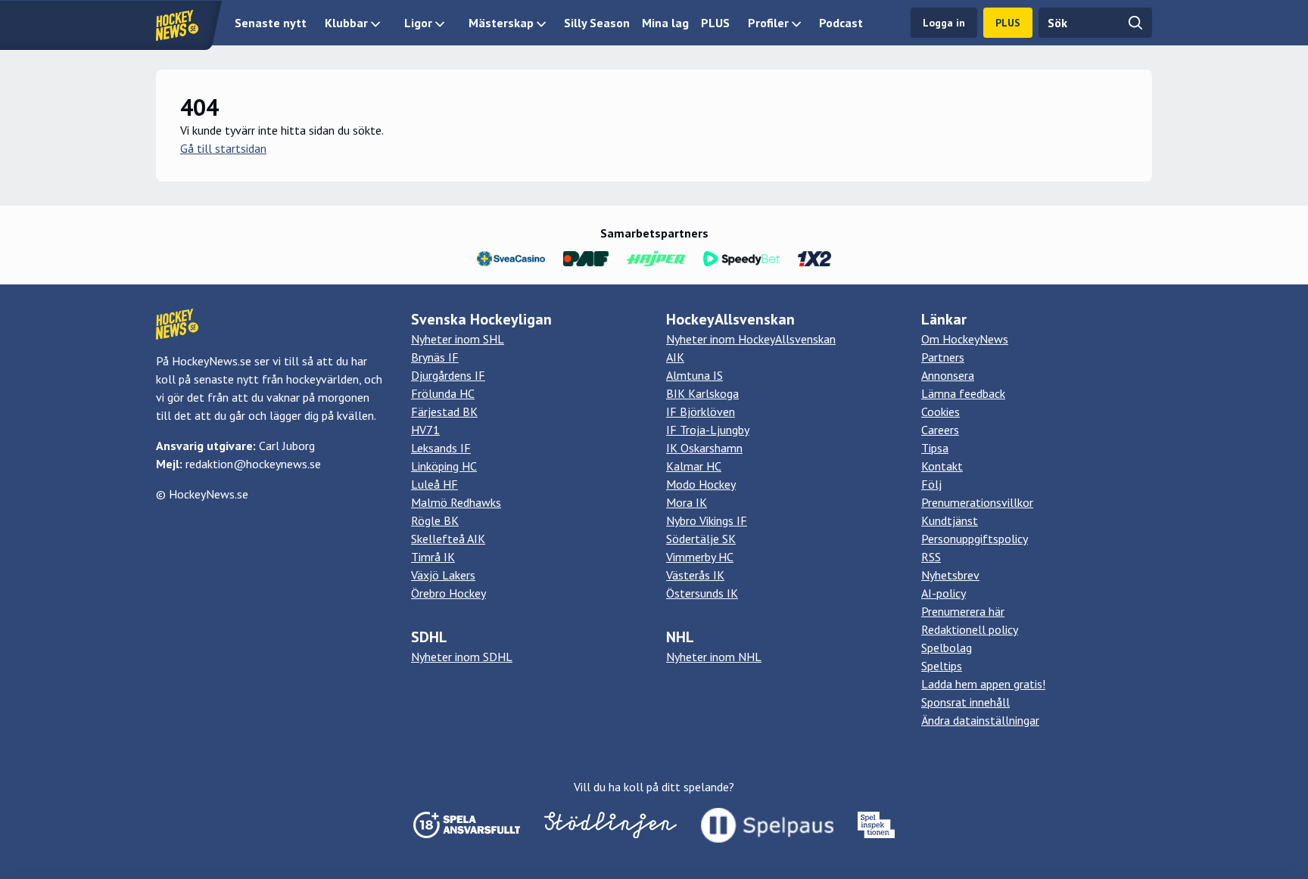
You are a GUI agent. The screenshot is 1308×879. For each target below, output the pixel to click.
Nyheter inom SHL (457, 338)
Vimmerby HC (699, 556)
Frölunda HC (443, 393)
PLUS (715, 22)
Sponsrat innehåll (965, 702)
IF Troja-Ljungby (707, 429)
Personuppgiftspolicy (974, 538)
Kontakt (942, 466)
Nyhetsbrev (950, 574)
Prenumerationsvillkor (977, 502)
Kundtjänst (949, 520)
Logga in (944, 23)
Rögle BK (435, 520)
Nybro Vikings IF (706, 520)
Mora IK (686, 502)
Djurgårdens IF (448, 375)
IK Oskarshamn (704, 447)
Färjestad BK (444, 411)
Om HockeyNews (964, 338)
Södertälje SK (701, 538)
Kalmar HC (693, 466)
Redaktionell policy (969, 629)
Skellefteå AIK (448, 538)
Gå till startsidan (223, 148)
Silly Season (597, 22)
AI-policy (943, 593)
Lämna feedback (963, 393)
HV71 (425, 429)
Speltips (941, 665)
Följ (931, 484)
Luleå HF (434, 484)
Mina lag (665, 22)
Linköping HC (444, 466)
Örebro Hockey (448, 593)
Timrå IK (433, 556)
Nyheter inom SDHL (461, 656)
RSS (931, 556)
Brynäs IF (435, 357)
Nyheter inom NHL (713, 656)
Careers (940, 429)
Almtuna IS (694, 375)
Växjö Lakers (443, 574)
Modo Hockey (701, 484)
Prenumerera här (962, 611)
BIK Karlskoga (702, 393)
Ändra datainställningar (980, 720)
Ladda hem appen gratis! (983, 683)
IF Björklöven (700, 411)
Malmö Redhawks (456, 502)
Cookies (940, 411)
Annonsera (947, 375)
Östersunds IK (702, 593)
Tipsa (934, 447)
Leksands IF (441, 447)
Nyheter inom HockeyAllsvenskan (751, 338)
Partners (942, 357)
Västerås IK (695, 574)
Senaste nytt (271, 22)
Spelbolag (946, 647)
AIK (675, 357)
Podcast (841, 22)
